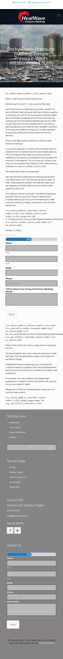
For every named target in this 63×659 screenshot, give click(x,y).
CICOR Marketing (46, 643)
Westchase (14, 487)
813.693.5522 (20, 2)
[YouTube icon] (33, 6)
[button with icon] (10, 530)
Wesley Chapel (16, 472)
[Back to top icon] (57, 652)
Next (12, 314)
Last (7, 263)
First (7, 253)
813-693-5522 (13, 510)
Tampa (12, 467)
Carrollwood (14, 482)
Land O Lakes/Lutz (18, 477)
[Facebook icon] (30, 6)
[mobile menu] (58, 15)
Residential (14, 422)
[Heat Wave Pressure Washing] (31, 17)
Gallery (12, 437)
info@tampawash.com (40, 2)
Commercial (15, 427)
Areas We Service (17, 432)
